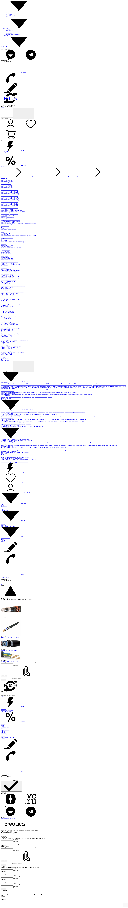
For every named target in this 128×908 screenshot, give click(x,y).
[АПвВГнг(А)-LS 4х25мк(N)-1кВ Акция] (11, 635)
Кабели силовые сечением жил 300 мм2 (10, 200)
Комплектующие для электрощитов (9, 314)
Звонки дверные (4, 256)
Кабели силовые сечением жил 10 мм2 (9, 192)
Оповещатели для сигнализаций (8, 281)
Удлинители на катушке (6, 253)
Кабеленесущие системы (6, 318)
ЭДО (7, 16)
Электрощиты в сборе (6, 317)
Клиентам (8, 29)
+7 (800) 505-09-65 (5, 577)
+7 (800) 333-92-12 (5, 46)
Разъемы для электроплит (6, 289)
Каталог (2, 107)
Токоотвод (3, 337)
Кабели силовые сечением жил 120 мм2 (10, 193)
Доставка (8, 11)
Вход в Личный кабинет (26, 492)
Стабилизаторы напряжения (7, 306)
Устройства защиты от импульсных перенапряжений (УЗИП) (14, 340)
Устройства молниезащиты (7, 336)
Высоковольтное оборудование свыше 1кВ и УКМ (12, 350)
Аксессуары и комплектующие (8, 269)
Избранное (23, 482)
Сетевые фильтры (5, 251)
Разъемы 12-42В (4, 290)
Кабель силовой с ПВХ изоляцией (8, 209)
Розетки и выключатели (6, 246)
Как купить (6, 10)
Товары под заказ (4, 358)
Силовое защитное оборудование (8, 271)
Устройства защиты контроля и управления (10, 270)
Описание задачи (17, 678)
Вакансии (8, 31)
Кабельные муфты (5, 298)
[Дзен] (11, 803)
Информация (9, 33)
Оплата (7, 13)
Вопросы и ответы (10, 17)
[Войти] (11, 128)
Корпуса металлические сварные (8, 311)
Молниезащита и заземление (7, 335)
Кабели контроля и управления (8, 222)
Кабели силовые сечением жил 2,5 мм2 (9, 197)
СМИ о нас (3, 540)
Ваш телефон (16, 664)
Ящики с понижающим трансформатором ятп (11, 346)
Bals (1, 155)
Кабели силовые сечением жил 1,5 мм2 (9, 191)
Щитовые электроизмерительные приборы (10, 316)
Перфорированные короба (6, 322)
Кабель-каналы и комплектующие (8, 323)
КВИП (2, 239)
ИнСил (2, 232)
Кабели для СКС (4, 234)
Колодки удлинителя (5, 248)
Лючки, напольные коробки (7, 260)
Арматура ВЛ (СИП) (5, 240)
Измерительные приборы (6, 348)
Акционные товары (72, 176)
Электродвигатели (5, 302)
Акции (22, 150)
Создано (3, 828)
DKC (2, 359)
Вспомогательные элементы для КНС (9, 319)
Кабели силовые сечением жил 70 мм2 (9, 206)
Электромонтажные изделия (7, 258)
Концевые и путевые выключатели (8, 280)
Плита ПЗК (3, 152)
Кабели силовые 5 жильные (7, 186)
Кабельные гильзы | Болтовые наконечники (10, 299)
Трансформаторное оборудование (8, 343)
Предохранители (4, 266)
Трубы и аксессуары (5, 326)
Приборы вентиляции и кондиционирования (11, 332)
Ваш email (15, 878)
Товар (14, 887)
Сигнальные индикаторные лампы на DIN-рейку (12, 278)
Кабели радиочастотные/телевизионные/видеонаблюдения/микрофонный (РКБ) (19, 235)
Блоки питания (4, 268)
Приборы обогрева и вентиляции (8, 329)
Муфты (2, 153)
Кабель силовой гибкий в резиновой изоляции (11, 212)
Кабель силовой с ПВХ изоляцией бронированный (12, 210)
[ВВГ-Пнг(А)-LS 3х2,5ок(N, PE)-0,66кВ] (11, 659)
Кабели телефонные (5, 236)
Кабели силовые (4, 179)
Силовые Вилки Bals (5, 283)
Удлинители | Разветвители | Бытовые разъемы (11, 247)
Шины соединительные (6, 265)
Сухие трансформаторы (6, 344)
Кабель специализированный (7, 217)
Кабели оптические (5, 230)
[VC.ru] (31, 803)
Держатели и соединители (7, 338)
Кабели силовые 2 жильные (7, 181)
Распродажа (23, 165)
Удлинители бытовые (5, 250)
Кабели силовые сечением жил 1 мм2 (9, 190)
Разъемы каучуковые (5, 288)
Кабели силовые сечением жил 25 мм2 (9, 199)
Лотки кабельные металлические (8, 325)
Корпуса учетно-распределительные (9, 312)
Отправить (3, 679)
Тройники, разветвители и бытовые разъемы (11, 254)
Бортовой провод (4, 228)
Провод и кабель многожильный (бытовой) (10, 220)
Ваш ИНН (15, 665)
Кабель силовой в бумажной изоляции (9, 214)
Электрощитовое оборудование (8, 308)
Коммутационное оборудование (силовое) (10, 272)
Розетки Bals (3, 284)
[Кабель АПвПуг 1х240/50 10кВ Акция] (11, 616)
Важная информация (5, 538)
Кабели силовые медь (5, 188)
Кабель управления (5, 226)
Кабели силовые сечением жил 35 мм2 (9, 202)
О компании (6, 28)
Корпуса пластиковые (5, 313)
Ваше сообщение (17, 844)
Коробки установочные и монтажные (9, 262)
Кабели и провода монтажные (7, 215)
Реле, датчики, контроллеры (7, 274)
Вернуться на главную (6, 601)
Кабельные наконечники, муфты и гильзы (10, 295)
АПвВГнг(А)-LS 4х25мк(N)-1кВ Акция (10, 637)
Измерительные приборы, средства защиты (10, 347)
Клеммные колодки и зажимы (7, 263)
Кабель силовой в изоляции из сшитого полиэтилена (13, 211)
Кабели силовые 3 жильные (7, 182)
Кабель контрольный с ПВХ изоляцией (9, 224)
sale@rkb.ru (23, 72)
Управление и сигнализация (7, 275)
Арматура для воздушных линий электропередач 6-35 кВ (14, 242)
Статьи (2, 539)
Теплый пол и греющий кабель (8, 330)
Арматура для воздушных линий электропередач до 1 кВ (13, 241)
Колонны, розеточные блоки (7, 259)
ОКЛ (2, 227)
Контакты (5, 35)
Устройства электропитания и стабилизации (11, 304)
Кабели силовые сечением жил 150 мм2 (10, 194)
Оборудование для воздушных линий (9, 293)
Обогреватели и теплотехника (7, 331)
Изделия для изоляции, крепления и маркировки (12, 328)
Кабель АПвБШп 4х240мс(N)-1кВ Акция (10, 650)
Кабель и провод (4, 151)
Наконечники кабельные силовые (8, 296)
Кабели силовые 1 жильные (7, 180)
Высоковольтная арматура (6, 353)
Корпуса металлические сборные (8, 310)
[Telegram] (31, 59)
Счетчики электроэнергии (7, 355)
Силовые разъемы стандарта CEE (8, 287)
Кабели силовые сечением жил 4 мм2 (9, 203)
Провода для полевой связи (7, 238)
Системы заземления (5, 342)
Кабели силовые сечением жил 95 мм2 (9, 208)
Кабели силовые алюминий (7, 187)
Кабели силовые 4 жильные (7, 185)
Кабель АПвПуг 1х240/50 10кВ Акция (9, 618)
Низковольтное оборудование (41, 176)
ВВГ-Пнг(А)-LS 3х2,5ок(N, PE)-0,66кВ (9, 661)
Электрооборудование (82, 176)
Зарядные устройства (5, 305)
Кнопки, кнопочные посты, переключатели (10, 276)
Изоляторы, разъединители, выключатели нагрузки (12, 352)
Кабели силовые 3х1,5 (6, 184)
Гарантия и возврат (10, 15)
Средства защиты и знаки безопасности (10, 349)
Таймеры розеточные (5, 257)
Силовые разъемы (5, 282)
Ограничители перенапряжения (8, 341)
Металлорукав (4, 320)
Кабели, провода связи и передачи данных (10, 221)
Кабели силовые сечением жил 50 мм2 (9, 204)
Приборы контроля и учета (7, 354)
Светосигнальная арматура (7, 277)
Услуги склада (9, 14)
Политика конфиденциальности (13, 34)
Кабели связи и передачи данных (8, 229)
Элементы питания (5, 307)
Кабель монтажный (5, 216)
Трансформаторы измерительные (8, 356)
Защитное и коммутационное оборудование (10, 264)
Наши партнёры (9, 30)
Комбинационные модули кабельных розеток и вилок (13, 286)
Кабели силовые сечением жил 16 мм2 (9, 196)
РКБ (1, 584)
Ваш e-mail (15, 780)
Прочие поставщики (5, 360)
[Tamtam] (11, 59)
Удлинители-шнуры (5, 252)
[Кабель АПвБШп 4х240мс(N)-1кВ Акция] (11, 648)
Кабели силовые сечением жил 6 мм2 (9, 205)
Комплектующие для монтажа (7, 294)
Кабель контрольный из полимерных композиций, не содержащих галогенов (18, 223)
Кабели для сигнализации (6, 233)
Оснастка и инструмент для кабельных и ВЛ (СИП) (12, 292)
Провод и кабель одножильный (8, 218)
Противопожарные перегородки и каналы (10, 324)
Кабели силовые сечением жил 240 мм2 (10, 198)
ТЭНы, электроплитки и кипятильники (10, 334)
